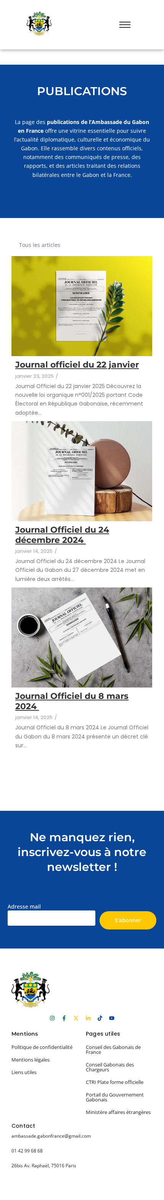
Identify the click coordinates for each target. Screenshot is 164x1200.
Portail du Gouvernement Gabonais (115, 1097)
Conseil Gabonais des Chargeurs (110, 1067)
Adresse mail (24, 906)
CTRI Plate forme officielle (114, 1082)
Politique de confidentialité (41, 1047)
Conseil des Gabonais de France (113, 1049)
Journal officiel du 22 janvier (77, 365)
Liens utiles (24, 1072)
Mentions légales (30, 1059)
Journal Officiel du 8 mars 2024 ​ (72, 701)
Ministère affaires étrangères (118, 1112)
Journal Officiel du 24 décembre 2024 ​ (62, 535)
